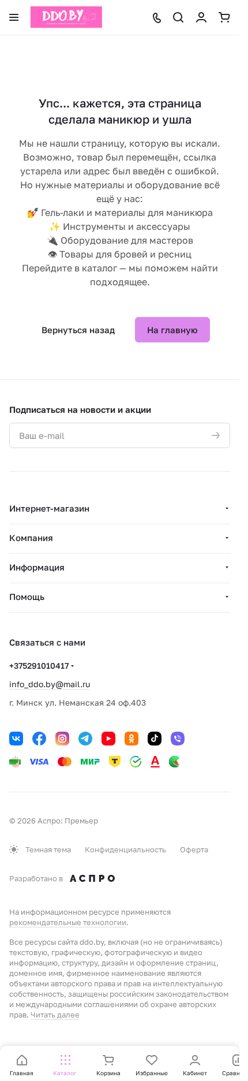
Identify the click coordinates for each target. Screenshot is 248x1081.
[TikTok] (154, 738)
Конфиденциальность (125, 849)
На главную (172, 330)
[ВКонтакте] (16, 738)
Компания (31, 537)
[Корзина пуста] (224, 17)
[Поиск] (178, 17)
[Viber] (178, 738)
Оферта (194, 849)
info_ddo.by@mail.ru (49, 684)
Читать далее (55, 1014)
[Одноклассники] (131, 738)
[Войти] (201, 17)
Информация (37, 567)
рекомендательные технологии (67, 922)
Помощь (26, 596)
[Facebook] (39, 738)
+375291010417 (39, 665)
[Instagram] (62, 738)
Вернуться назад (78, 330)
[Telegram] (85, 738)
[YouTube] (108, 738)
